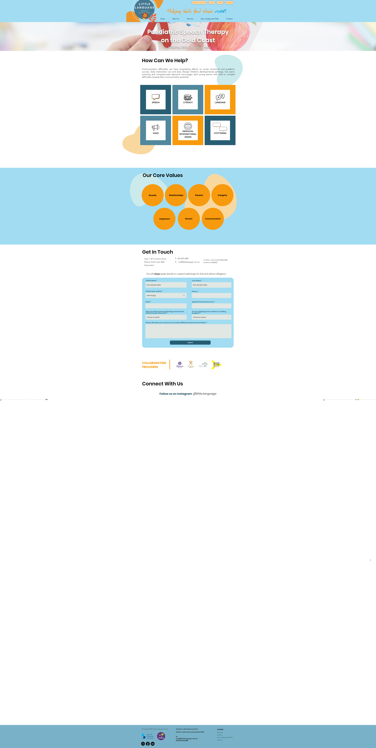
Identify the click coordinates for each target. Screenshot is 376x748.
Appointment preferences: (203, 302)
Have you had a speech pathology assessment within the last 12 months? (165, 312)
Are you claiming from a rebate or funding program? (209, 312)
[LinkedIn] (153, 744)
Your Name (196, 280)
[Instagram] (143, 744)
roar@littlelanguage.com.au (187, 738)
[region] (154, 195)
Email (148, 302)
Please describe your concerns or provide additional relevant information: (176, 322)
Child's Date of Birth (155, 291)
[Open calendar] (184, 295)
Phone (194, 291)
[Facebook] (148, 744)
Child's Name (151, 280)
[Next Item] (370, 560)
